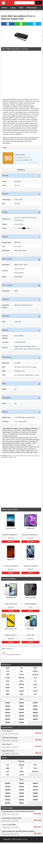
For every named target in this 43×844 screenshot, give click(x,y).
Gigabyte (21, 765)
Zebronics (35, 771)
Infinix (8, 691)
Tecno (35, 684)
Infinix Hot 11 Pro (8, 751)
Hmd (7, 681)
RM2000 (7, 709)
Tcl (35, 681)
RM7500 (35, 703)
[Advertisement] (21, 75)
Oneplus (21, 691)
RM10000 (7, 783)
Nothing (21, 684)
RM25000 (7, 803)
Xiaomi (35, 691)
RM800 (35, 706)
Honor (8, 684)
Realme (35, 671)
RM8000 (35, 709)
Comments (8, 648)
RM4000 (7, 722)
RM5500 (21, 712)
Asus (7, 671)
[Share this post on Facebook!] (7, 25)
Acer (7, 765)
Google (7, 678)
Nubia (21, 687)
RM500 (5, 147)
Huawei (7, 687)
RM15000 (7, 790)
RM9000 (35, 716)
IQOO (7, 694)
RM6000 (21, 716)
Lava (21, 671)
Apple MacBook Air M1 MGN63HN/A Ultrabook (18, 811)
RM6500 (21, 719)
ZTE (35, 694)
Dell (7, 774)
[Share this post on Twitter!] (34, 25)
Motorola (21, 678)
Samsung (35, 674)
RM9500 (35, 719)
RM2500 (7, 712)
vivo (35, 687)
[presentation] (1, 36)
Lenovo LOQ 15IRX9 (9, 825)
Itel (21, 668)
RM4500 (21, 703)
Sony (35, 678)
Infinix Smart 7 (7, 744)
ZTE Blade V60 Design (9, 737)
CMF (7, 674)
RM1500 (7, 706)
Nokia (21, 681)
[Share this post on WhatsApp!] (21, 25)
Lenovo (21, 674)
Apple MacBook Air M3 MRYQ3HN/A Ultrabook (18, 831)
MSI (35, 765)
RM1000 (7, 703)
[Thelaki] (2, 4)
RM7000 (21, 722)
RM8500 (35, 712)
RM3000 (7, 716)
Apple (8, 668)
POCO (35, 668)
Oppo (21, 694)
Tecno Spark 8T (7, 731)
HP (21, 768)
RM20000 (7, 796)
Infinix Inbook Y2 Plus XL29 (11, 818)
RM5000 (21, 709)
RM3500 (7, 719)
